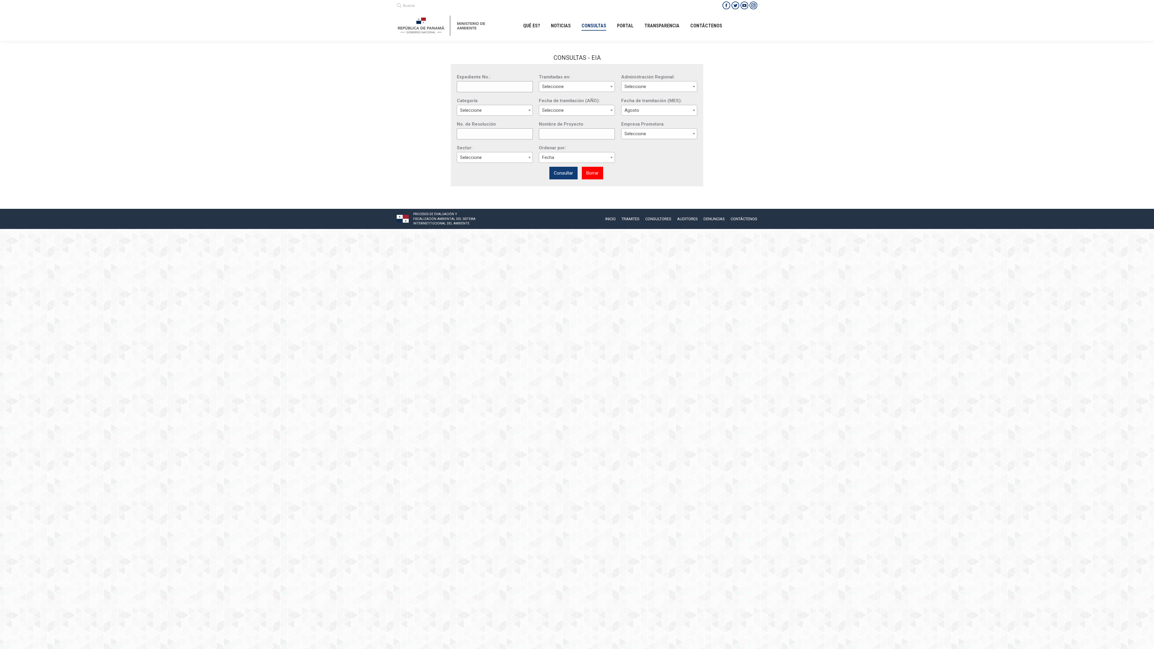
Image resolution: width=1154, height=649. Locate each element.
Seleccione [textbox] (553, 86)
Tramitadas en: (554, 77)
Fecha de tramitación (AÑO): (569, 100)
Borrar (592, 173)
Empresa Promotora (642, 124)
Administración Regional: (648, 77)
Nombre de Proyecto (561, 124)
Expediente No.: (473, 77)
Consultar (563, 173)
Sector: (464, 148)
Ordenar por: (552, 148)
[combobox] (577, 86)
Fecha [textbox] (548, 157)
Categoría (467, 100)
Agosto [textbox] (631, 110)
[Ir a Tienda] (1144, 639)
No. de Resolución (476, 124)
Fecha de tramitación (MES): (651, 100)
